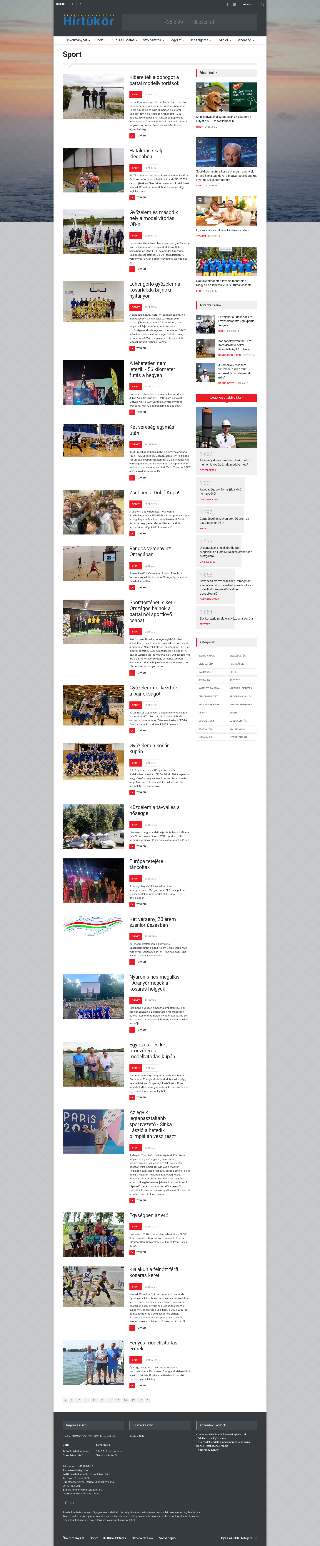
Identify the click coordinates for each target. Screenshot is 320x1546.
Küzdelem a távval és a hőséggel (154, 810)
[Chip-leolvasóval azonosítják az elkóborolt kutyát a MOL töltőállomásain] (226, 97)
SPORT (136, 94)
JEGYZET (201, 236)
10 (78, 1400)
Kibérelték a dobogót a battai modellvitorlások (154, 80)
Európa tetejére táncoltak (146, 864)
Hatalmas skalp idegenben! (146, 154)
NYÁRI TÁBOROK (239, 737)
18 (140, 1400)
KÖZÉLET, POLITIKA (209, 688)
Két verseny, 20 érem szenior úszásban (152, 922)
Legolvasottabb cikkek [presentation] (226, 397)
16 (125, 1400)
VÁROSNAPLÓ (237, 729)
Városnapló (167, 1538)
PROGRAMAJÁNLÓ (240, 696)
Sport (99, 40)
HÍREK (199, 127)
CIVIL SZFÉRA (207, 562)
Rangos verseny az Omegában (150, 551)
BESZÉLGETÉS (226, 359)
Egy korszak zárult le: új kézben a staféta (222, 230)
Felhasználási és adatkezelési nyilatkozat (222, 1434)
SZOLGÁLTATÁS (238, 721)
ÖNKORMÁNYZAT (209, 499)
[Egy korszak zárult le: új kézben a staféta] (226, 211)
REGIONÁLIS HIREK (209, 704)
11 (86, 1400)
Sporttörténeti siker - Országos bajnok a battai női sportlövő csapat (152, 611)
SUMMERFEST (206, 721)
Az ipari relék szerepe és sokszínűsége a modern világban (234, 372)
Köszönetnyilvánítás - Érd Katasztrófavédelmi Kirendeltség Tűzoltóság (234, 321)
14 (109, 1400)
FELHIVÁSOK (237, 664)
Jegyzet (175, 40)
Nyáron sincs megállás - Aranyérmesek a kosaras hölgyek (154, 983)
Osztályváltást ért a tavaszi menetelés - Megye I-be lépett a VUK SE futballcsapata (136, 4)
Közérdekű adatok (208, 1449)
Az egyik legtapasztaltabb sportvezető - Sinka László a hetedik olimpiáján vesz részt (152, 1124)
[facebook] (227, 4)
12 (94, 1400)
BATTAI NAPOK (207, 655)
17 (133, 1400)
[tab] (226, 399)
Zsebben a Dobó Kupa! (154, 493)
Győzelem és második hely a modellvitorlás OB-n (153, 218)
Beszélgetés (199, 40)
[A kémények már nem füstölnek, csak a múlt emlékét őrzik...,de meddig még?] (226, 427)
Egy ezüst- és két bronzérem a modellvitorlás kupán (152, 1051)
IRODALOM (205, 680)
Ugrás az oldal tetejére (236, 1538)
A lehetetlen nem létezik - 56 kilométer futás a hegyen (152, 369)
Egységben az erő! (149, 1215)
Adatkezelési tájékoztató (212, 1438)
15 (117, 1400)
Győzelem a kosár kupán (149, 749)
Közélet (222, 40)
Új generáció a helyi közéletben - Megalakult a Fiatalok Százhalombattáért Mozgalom (226, 552)
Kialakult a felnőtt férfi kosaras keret (153, 1272)
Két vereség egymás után (151, 430)
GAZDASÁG (205, 672)
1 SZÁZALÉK (205, 737)
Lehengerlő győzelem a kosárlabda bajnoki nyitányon (154, 290)
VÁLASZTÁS (205, 729)
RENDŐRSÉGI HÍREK (229, 331)
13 (102, 1400)
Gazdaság (243, 40)
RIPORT (203, 712)
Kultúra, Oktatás (123, 40)
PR (219, 382)
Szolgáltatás (152, 40)
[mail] (234, 4)
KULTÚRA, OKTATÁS (241, 688)
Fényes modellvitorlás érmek (153, 1346)
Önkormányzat (76, 40)
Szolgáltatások (143, 1538)
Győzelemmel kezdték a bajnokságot (153, 691)
